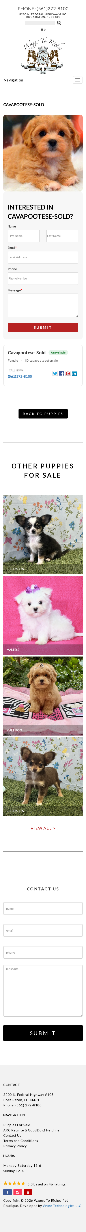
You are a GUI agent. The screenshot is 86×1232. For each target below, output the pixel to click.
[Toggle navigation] (77, 80)
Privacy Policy (15, 1146)
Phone (12, 269)
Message (15, 290)
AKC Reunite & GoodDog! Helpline (31, 1130)
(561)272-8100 (52, 8)
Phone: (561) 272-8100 (22, 1105)
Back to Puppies (43, 413)
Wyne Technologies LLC (62, 1206)
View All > (43, 828)
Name (12, 226)
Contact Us (12, 1135)
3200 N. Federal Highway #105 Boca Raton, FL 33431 (43, 15)
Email (12, 247)
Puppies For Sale (16, 1125)
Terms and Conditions (20, 1141)
